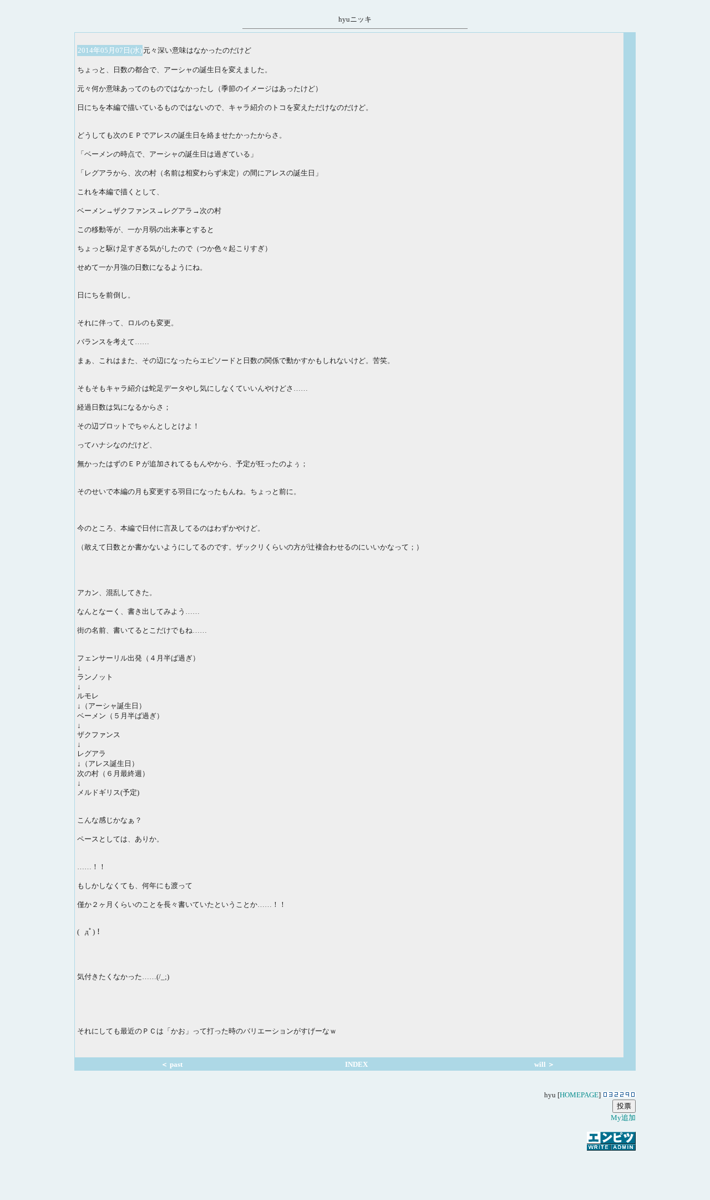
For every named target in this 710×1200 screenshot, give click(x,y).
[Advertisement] (355, 1169)
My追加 (623, 1117)
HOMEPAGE (579, 1095)
